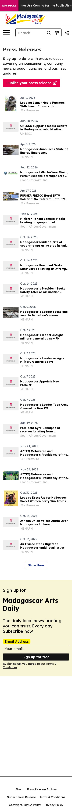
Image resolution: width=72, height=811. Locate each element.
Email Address (17, 641)
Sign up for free (36, 657)
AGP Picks (9, 5)
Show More (36, 565)
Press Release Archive (42, 789)
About (19, 789)
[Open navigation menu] (6, 32)
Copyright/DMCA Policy (25, 805)
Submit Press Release (21, 797)
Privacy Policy (53, 805)
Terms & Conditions (52, 797)
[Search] (49, 33)
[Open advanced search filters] (57, 33)
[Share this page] (66, 32)
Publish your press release (28, 83)
